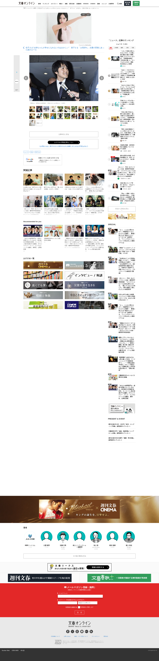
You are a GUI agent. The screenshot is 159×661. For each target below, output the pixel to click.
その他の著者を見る (79, 556)
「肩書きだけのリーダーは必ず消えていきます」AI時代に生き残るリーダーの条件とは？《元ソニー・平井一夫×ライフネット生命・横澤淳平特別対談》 (74, 243)
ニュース (29, 8)
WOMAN (85, 3)
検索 (120, 3)
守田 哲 (123, 66)
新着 (39, 3)
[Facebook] (67, 631)
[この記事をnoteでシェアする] (16, 82)
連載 (66, 3)
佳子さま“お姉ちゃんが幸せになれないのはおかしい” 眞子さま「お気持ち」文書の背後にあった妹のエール (65, 49)
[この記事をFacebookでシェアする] (17, 64)
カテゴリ (53, 3)
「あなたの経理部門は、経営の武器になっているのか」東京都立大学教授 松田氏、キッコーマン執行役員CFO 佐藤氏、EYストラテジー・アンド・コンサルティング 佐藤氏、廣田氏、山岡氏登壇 (32, 245)
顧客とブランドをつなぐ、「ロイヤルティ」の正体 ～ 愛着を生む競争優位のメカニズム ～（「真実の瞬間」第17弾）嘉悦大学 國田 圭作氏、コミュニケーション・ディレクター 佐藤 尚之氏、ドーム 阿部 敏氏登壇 (94, 245)
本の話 (22, 650)
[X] (72, 631)
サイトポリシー (96, 636)
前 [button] (26, 78)
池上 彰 (123, 108)
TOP (24, 8)
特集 (60, 3)
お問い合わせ (67, 636)
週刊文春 (71, 3)
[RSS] (91, 631)
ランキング (46, 3)
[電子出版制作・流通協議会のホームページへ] (58, 642)
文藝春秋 (78, 3)
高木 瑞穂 (124, 203)
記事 (34, 8)
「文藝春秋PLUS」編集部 (125, 178)
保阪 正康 (124, 81)
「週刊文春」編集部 (126, 188)
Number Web (6, 650)
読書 (98, 3)
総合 (125, 44)
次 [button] (101, 78)
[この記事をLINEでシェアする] (17, 76)
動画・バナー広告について (81, 636)
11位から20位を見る (122, 208)
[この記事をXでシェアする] (17, 59)
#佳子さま (37, 152)
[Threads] (77, 631)
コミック (104, 3)
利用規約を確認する (71, 607)
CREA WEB (15, 650)
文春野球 (111, 3)
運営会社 (106, 636)
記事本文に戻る (64, 134)
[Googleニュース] (82, 631)
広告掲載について (55, 636)
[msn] (86, 631)
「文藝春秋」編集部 (126, 150)
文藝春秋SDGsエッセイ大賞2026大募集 (52, 240)
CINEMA (92, 3)
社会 (32, 152)
